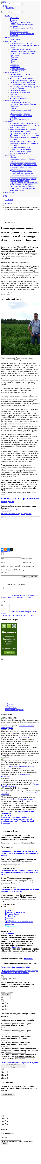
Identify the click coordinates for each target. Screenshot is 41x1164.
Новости (8, 204)
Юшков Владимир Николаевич (21, 800)
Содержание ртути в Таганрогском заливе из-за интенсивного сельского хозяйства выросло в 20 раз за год (20, 872)
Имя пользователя (8, 1133)
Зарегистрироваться (13, 1065)
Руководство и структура (15, 912)
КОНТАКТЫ (9, 192)
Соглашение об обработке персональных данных (20, 1063)
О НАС (7, 16)
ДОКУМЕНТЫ (10, 155)
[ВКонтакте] (2, 549)
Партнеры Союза (12, 914)
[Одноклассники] (5, 549)
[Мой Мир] (8, 549)
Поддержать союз (12, 926)
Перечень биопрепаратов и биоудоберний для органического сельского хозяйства (19, 972)
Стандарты (9, 920)
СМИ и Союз (10, 916)
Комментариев (6, 551)
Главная (10, 200)
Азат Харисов (24, 737)
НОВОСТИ (9, 38)
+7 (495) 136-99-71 (9, 933)
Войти (13, 1067)
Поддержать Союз (28, 843)
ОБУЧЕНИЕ (9, 121)
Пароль (4, 1137)
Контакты (9, 918)
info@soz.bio (17, 947)
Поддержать (6, 994)
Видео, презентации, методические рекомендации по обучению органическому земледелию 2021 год (24, 131)
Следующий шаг (7, 1094)
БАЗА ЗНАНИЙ (10, 41)
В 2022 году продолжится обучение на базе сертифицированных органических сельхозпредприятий (25, 125)
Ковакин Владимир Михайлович (21, 767)
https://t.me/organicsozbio (9, 510)
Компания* (23, 1044)
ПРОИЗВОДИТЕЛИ (12, 72)
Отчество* (23, 1038)
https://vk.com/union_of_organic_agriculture (16, 514)
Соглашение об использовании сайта (15, 967)
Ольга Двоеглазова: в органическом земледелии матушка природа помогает (20, 890)
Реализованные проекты (19, 32)
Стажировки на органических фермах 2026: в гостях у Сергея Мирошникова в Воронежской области (19, 853)
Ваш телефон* (8, 1058)
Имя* (21, 1026)
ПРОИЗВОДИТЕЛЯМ (12, 100)
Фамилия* (23, 1032)
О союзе (8, 910)
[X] (11, 549)
